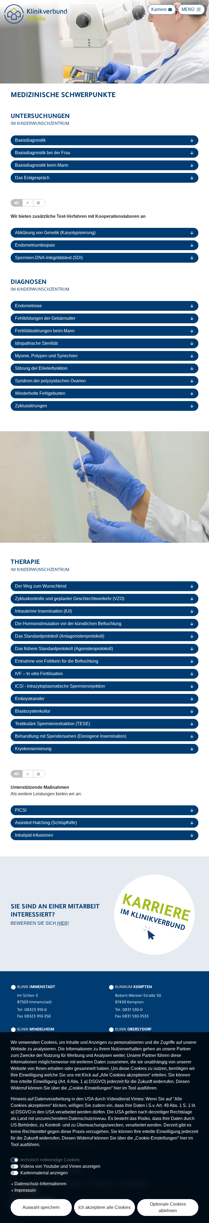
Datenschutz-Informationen (39, 1183)
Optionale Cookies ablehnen (168, 1207)
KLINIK (35, 987)
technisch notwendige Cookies (50, 1159)
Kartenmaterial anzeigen (44, 1173)
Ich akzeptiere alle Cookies (104, 1207)
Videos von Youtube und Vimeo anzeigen (60, 1166)
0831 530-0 (132, 1010)
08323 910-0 (35, 1010)
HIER (62, 923)
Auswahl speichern (41, 1207)
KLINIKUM (133, 987)
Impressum (24, 1190)
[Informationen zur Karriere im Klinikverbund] (153, 914)
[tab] (104, 140)
